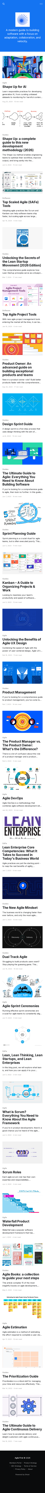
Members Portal (15, 1463)
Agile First (19, 1458)
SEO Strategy (16, 1466)
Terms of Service (30, 1466)
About (30, 1469)
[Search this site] (4, 4)
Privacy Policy (20, 1469)
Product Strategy (30, 1463)
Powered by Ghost (22, 1474)
